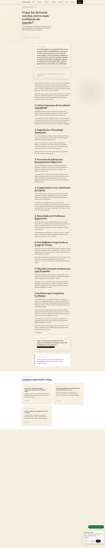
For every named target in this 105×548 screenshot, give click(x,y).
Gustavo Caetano (26, 2)
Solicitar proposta (79, 2)
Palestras (40, 1)
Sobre (33, 1)
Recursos (47, 1)
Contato (72, 1)
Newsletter (60, 1)
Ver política (86, 537)
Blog (67, 1)
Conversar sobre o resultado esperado (46, 347)
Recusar (92, 541)
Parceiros (53, 1)
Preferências (86, 541)
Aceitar (98, 541)
